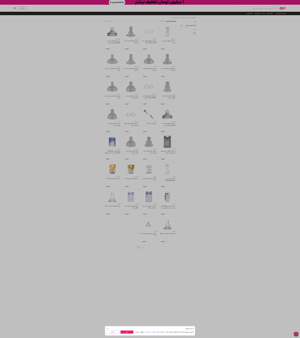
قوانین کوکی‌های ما (149, 332)
